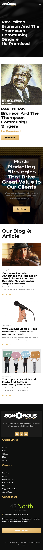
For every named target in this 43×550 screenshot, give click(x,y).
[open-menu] (40, 4)
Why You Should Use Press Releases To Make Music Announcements (19, 331)
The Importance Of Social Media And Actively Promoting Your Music (19, 382)
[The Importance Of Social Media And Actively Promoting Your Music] (21, 361)
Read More (6, 294)
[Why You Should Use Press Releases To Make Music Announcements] (21, 310)
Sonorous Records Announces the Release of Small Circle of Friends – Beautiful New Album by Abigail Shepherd (19, 278)
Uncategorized (6, 270)
